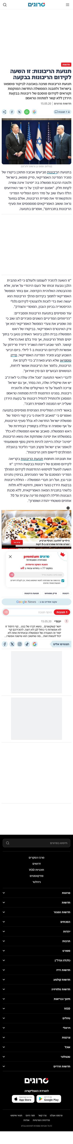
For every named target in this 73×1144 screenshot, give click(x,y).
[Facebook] (12, 112)
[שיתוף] (4, 112)
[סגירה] (10, 556)
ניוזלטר (36, 882)
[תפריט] (67, 4)
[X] (19, 112)
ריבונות (52, 172)
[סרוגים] (36, 1080)
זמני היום (30, 1115)
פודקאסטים (36, 876)
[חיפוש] (5, 5)
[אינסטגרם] (20, 644)
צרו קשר (42, 1115)
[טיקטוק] (27, 644)
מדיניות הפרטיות (41, 1120)
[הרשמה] (11, 574)
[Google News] (35, 644)
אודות (26, 1120)
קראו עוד (16, 542)
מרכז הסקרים (36, 857)
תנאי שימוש (16, 1115)
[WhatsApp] (27, 112)
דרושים (36, 863)
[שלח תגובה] (6, 612)
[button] (68, 508)
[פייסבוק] (5, 644)
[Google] (34, 112)
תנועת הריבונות (32, 458)
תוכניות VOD (36, 870)
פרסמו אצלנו (56, 1115)
